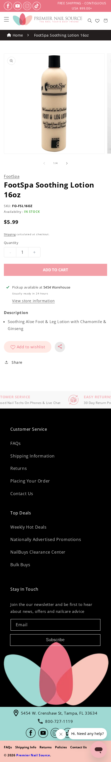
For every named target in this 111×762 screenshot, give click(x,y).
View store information (33, 300)
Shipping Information (32, 456)
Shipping (10, 234)
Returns (18, 468)
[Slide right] (67, 163)
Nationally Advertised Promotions (45, 539)
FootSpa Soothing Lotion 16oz (61, 35)
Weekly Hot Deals (28, 527)
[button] (6, 19)
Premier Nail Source (33, 755)
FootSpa (11, 176)
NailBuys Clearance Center (38, 552)
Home (18, 35)
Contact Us (21, 493)
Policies (61, 747)
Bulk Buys (20, 565)
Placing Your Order (30, 481)
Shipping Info (25, 747)
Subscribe (55, 640)
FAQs (15, 443)
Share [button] (17, 362)
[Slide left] (44, 163)
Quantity (11, 242)
